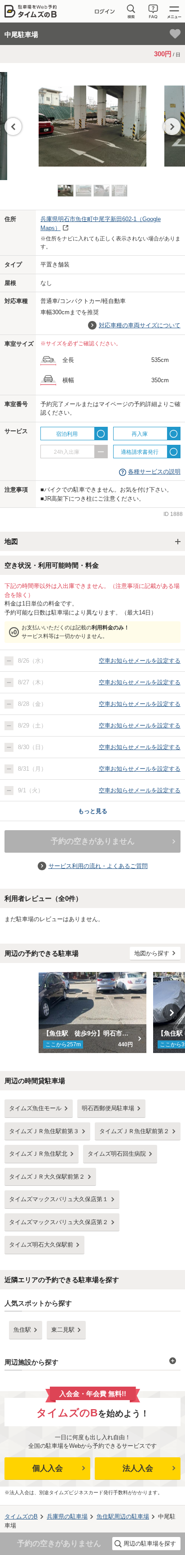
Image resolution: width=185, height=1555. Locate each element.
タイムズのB (21, 1516)
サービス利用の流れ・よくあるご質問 (98, 866)
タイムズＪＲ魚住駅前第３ (44, 1131)
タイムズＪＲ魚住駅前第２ (134, 1131)
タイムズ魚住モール (35, 1108)
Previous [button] (13, 126)
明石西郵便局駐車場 (108, 1108)
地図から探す (151, 953)
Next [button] (172, 126)
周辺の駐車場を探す (149, 1543)
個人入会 (47, 1468)
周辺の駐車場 (123, 1516)
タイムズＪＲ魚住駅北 (38, 1153)
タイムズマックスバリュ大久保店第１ (58, 1199)
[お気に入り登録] (175, 33)
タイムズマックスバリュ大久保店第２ (58, 1222)
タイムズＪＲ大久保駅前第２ (47, 1176)
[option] (92, 121)
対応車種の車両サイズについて (140, 325)
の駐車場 (67, 1516)
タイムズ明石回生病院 (117, 1153)
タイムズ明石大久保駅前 (41, 1244)
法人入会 (138, 1468)
